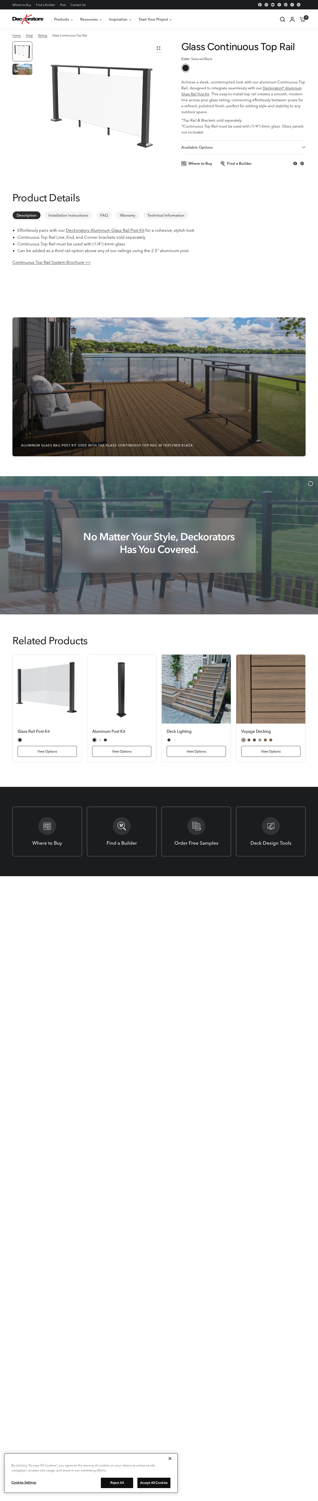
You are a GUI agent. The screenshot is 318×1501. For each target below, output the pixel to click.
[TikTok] (292, 4)
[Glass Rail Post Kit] (47, 689)
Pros (63, 5)
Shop (29, 35)
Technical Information (165, 215)
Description (27, 215)
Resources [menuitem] (89, 19)
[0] (301, 19)
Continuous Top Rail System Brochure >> (51, 262)
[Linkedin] (298, 4)
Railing (42, 35)
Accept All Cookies (154, 1483)
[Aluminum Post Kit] (121, 689)
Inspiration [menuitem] (118, 19)
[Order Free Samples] (196, 831)
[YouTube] (273, 4)
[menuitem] (23, 4)
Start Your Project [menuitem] (153, 19)
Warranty (127, 215)
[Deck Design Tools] (270, 831)
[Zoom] (158, 48)
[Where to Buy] (47, 831)
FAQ (104, 215)
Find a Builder (45, 5)
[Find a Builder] (121, 831)
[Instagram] (266, 4)
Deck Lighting (179, 731)
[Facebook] (260, 4)
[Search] (282, 19)
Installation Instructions (68, 215)
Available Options (197, 147)
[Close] (169, 1458)
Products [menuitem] (61, 19)
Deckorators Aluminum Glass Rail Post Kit (105, 230)
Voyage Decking (256, 731)
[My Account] (292, 19)
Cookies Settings (23, 1482)
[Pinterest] (285, 4)
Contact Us (78, 5)
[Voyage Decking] (270, 689)
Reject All (117, 1483)
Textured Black (186, 68)
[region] (91, 1473)
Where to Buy (21, 5)
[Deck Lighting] (196, 689)
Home (16, 35)
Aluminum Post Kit (108, 731)
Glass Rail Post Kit (34, 731)
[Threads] (279, 4)
